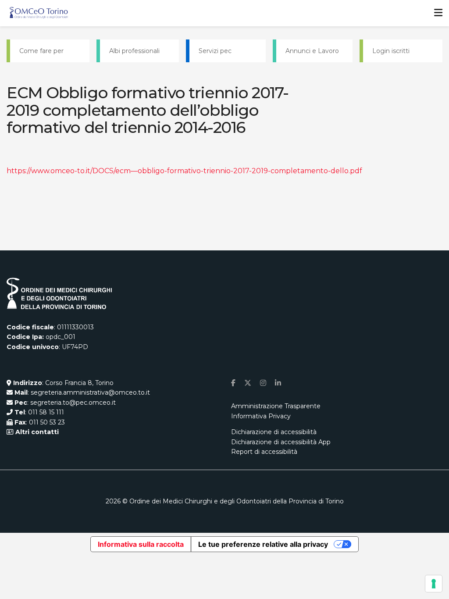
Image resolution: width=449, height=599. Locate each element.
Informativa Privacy (261, 416)
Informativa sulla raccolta (141, 544)
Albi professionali (134, 51)
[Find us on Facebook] (233, 383)
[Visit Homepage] (39, 13)
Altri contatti (36, 432)
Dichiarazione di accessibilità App (281, 442)
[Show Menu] (438, 13)
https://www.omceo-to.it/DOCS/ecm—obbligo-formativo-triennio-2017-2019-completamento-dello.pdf (184, 171)
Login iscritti (391, 51)
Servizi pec (215, 51)
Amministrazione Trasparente (276, 406)
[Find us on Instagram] (263, 383)
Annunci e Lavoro (312, 51)
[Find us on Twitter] (247, 383)
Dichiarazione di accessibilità (274, 432)
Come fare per (41, 51)
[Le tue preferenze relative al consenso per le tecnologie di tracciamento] (433, 583)
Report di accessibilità (264, 452)
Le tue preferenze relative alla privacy (263, 544)
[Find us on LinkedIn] (278, 383)
